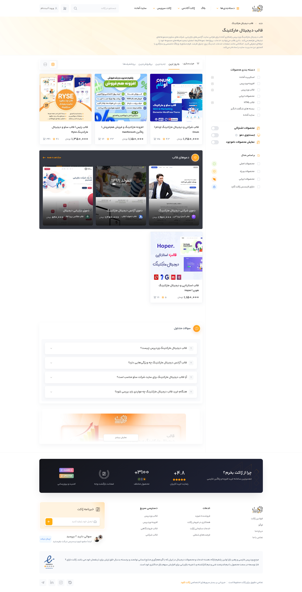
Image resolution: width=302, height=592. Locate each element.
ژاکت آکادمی (188, 8)
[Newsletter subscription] (48, 521)
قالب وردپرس (151, 516)
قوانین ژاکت (257, 519)
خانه (261, 23)
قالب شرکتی (152, 535)
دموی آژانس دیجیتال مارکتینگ (125, 211)
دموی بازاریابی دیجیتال (76, 211)
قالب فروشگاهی (149, 529)
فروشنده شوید (202, 516)
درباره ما (259, 531)
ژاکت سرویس (164, 8)
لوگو (260, 525)
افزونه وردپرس (150, 522)
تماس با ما (258, 538)
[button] (52, 157)
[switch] (258, 77)
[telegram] (70, 582)
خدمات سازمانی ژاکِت (200, 529)
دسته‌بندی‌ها (227, 8)
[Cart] (65, 8)
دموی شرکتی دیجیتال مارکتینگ (177, 211)
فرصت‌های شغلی (201, 535)
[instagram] (60, 582)
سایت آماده (140, 8)
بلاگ (203, 8)
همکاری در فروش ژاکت (198, 522)
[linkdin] (51, 582)
